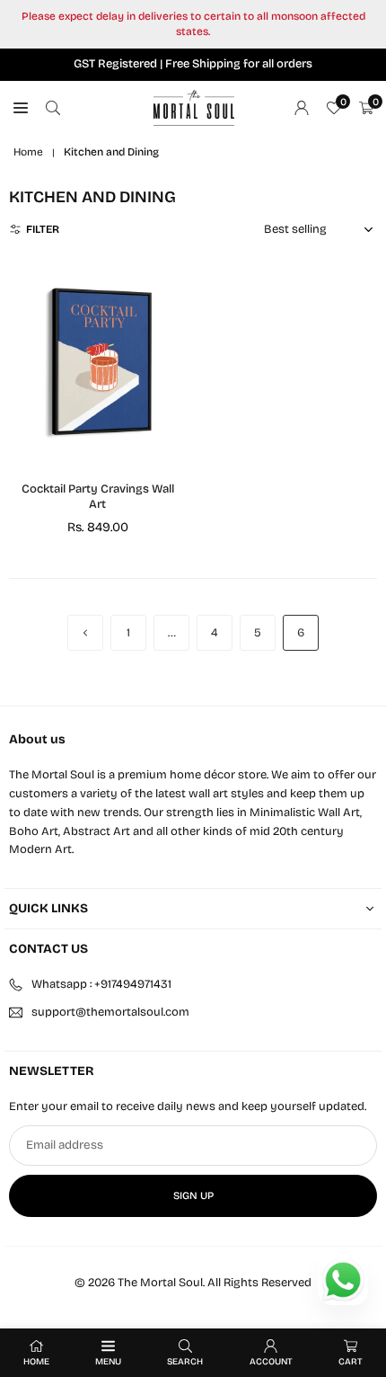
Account (271, 1361)
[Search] (53, 108)
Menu (108, 1361)
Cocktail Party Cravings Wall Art (98, 496)
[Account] (301, 108)
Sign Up (193, 1195)
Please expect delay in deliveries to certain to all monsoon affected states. (193, 24)
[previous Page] (85, 633)
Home (28, 152)
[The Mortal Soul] (194, 107)
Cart (350, 1361)
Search (185, 1361)
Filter (42, 229)
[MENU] (20, 108)
